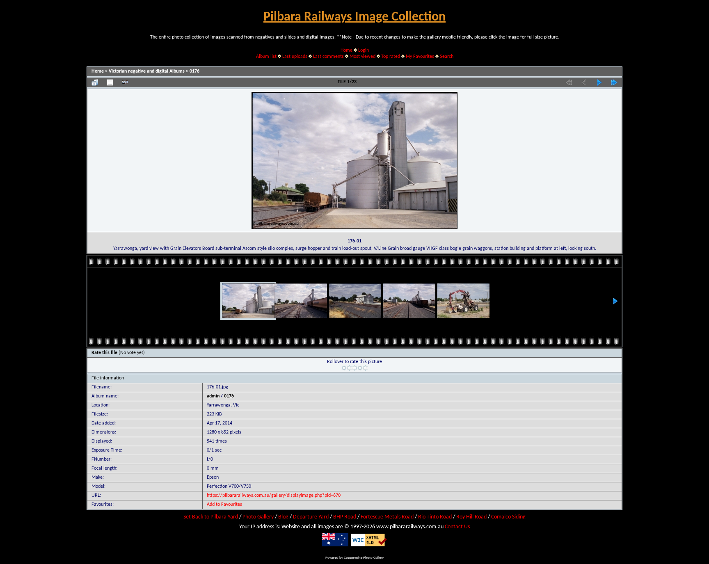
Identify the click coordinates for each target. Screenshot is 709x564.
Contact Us (457, 527)
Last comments (328, 56)
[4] (360, 368)
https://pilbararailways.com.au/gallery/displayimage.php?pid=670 (274, 495)
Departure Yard (311, 517)
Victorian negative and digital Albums (147, 71)
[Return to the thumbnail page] (94, 82)
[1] (344, 368)
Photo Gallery (258, 517)
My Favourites (420, 56)
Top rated (390, 56)
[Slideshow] (125, 82)
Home (346, 50)
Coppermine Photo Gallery (364, 557)
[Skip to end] (614, 82)
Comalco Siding (508, 517)
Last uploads (294, 56)
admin (213, 396)
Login (363, 50)
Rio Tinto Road (435, 517)
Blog (283, 517)
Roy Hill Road (471, 517)
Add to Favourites (224, 504)
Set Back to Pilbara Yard (210, 517)
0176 (194, 71)
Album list (266, 56)
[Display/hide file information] (110, 82)
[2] (349, 368)
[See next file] (599, 82)
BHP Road (344, 517)
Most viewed (362, 56)
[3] (354, 368)
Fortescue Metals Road (387, 517)
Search (446, 56)
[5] (365, 368)
